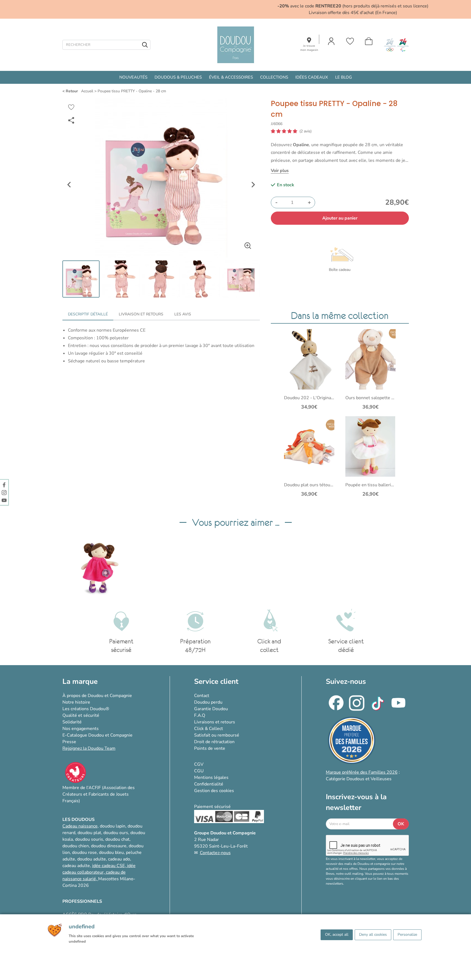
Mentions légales (211, 777)
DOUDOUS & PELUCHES (178, 77)
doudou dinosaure (108, 846)
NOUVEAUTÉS (133, 77)
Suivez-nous (346, 681)
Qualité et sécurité (80, 715)
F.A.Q (199, 715)
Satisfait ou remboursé (216, 735)
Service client (216, 681)
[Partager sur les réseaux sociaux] (71, 120)
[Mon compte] (331, 41)
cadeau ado (119, 859)
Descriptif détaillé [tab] (88, 314)
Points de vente (209, 748)
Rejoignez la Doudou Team (88, 748)
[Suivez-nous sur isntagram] (4, 492)
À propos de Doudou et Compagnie (97, 696)
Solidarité (72, 722)
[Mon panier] (368, 41)
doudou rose (84, 852)
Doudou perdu (208, 702)
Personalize (407, 934)
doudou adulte (91, 859)
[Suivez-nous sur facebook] (4, 485)
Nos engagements (80, 729)
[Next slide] (253, 184)
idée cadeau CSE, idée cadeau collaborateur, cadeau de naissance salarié (99, 872)
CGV (198, 764)
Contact (201, 696)
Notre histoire (76, 702)
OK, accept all (336, 934)
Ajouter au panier (339, 218)
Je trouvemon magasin (309, 48)
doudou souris (89, 839)
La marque (80, 681)
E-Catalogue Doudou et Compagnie (97, 735)
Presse (69, 742)
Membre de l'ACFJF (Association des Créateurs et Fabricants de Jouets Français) (98, 794)
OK (401, 824)
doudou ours (115, 833)
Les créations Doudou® (85, 709)
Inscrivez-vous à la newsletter (356, 802)
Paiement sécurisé (212, 807)
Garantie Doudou (211, 709)
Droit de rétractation (214, 742)
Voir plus (280, 171)
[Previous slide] (69, 184)
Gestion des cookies (214, 791)
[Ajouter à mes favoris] (71, 107)
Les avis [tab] (182, 314)
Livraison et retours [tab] (141, 314)
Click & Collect (208, 729)
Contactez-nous (215, 853)
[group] (99, 568)
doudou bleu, (112, 852)
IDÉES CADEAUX (311, 77)
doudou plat (89, 833)
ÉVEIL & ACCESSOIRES (231, 77)
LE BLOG (343, 77)
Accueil (87, 91)
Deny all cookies (373, 934)
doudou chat (117, 839)
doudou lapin (112, 826)
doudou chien (75, 846)
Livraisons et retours (214, 722)
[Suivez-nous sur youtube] (4, 500)
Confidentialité (208, 784)
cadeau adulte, (77, 866)
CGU (199, 771)
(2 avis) (305, 131)
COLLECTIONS (274, 77)
